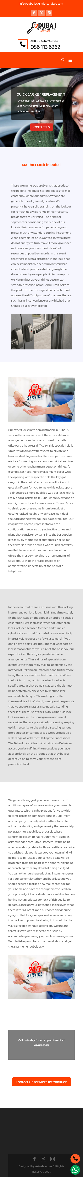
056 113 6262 (45, 46)
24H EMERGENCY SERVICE (44, 40)
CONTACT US (41, 127)
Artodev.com (43, 1166)
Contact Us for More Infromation (41, 1081)
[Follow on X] (41, 13)
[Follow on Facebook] (34, 13)
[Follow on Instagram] (49, 13)
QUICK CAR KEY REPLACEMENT (41, 94)
